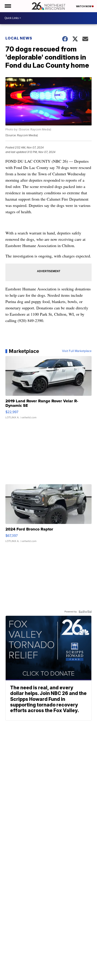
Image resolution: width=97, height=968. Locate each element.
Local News (18, 38)
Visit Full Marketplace (77, 351)
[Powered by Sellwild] (85, 611)
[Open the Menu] (7, 6)
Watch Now (84, 6)
